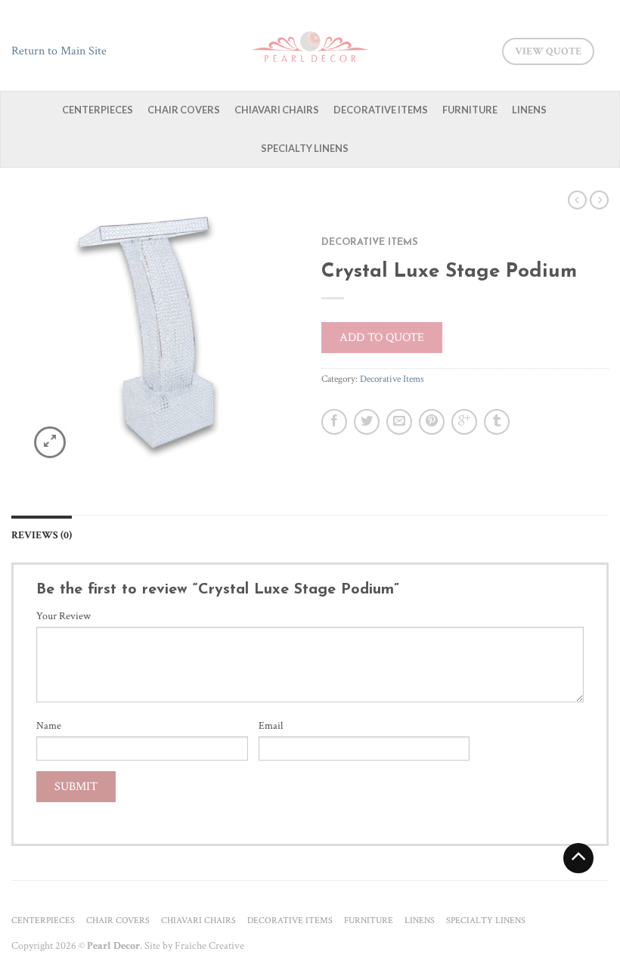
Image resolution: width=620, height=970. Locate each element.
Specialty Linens (305, 148)
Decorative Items (380, 110)
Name (48, 726)
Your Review (63, 616)
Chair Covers (183, 110)
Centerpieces (97, 110)
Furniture (470, 110)
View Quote (548, 51)
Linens (529, 110)
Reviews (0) (41, 535)
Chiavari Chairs (276, 110)
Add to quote (381, 338)
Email (271, 726)
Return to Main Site (59, 51)
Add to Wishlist (261, 228)
